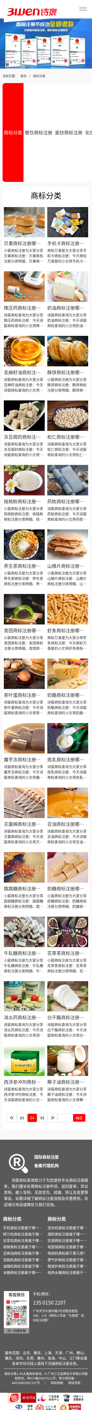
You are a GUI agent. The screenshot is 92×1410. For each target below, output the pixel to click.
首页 (23, 76)
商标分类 (39, 76)
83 (22, 1117)
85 (42, 1117)
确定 (79, 1118)
